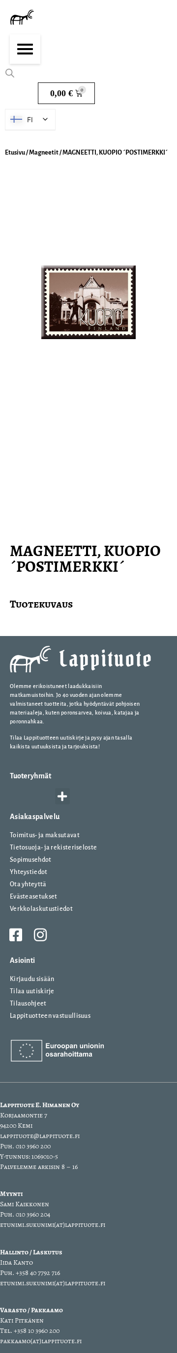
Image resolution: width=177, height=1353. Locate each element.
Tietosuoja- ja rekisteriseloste (53, 847)
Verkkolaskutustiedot (41, 908)
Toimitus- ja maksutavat (45, 835)
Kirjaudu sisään (32, 979)
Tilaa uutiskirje (32, 991)
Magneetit (44, 152)
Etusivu (15, 152)
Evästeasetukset (34, 896)
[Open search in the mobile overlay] (10, 73)
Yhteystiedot (29, 872)
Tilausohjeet (28, 1003)
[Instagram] (40, 935)
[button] (62, 796)
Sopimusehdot (31, 859)
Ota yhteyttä (28, 884)
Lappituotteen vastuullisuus (50, 1015)
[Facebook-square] (15, 935)
